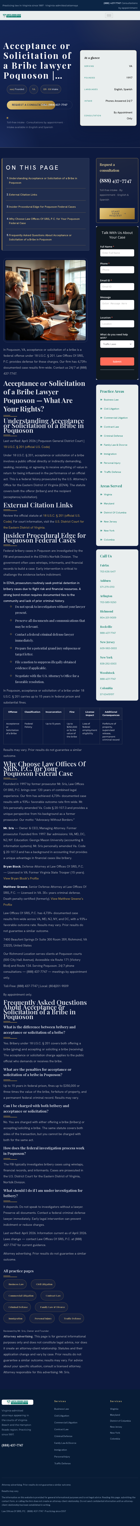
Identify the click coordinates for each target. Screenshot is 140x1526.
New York (106, 657)
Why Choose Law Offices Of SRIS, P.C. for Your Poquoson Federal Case (44, 221)
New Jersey (107, 642)
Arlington (106, 596)
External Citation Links (23, 194)
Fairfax (104, 565)
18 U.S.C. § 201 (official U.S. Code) (26, 447)
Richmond (106, 611)
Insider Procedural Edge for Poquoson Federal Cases (42, 207)
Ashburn (105, 580)
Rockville (106, 626)
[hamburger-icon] (109, 15)
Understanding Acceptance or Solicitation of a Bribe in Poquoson (43, 180)
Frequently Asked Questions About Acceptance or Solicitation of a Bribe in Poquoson (40, 237)
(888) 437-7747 (112, 3)
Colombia (106, 688)
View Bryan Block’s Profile (21, 878)
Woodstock (107, 673)
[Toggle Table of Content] (85, 163)
